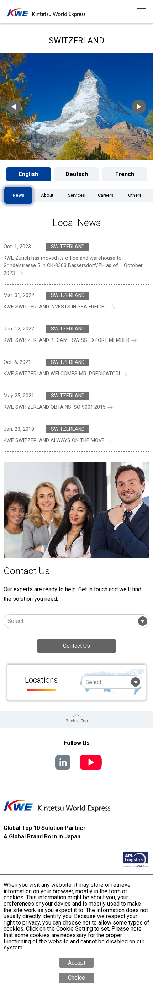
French (124, 174)
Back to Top (76, 721)
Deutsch (76, 174)
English (28, 174)
